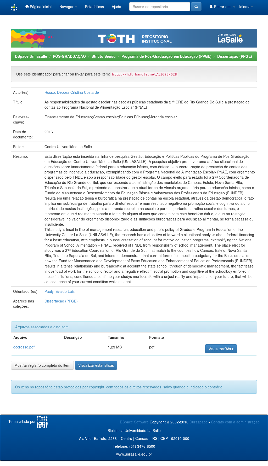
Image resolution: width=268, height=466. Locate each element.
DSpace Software (134, 421)
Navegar (67, 6)
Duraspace (198, 421)
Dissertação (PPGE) (234, 56)
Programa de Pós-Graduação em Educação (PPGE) (166, 56)
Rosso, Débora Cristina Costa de (71, 92)
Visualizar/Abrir (221, 348)
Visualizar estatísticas (96, 365)
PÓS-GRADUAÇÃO (69, 56)
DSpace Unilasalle (31, 56)
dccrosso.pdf (24, 346)
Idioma (244, 6)
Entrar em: (223, 6)
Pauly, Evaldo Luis (59, 291)
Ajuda (116, 6)
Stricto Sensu (104, 56)
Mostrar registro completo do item (42, 365)
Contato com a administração (235, 421)
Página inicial (40, 6)
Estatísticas (94, 6)
